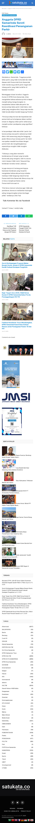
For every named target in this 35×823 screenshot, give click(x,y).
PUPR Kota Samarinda (9, 747)
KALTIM (4, 685)
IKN (3, 676)
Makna (4, 712)
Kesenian (5, 697)
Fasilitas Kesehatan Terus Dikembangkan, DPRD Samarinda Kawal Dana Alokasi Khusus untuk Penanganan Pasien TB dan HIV (17, 325)
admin (9, 34)
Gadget (4, 671)
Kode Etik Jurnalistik (11, 811)
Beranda (4, 8)
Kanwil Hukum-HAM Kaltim (10, 688)
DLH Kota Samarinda (8, 650)
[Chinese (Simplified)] (13, 820)
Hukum (4, 673)
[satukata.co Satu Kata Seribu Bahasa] (17, 3)
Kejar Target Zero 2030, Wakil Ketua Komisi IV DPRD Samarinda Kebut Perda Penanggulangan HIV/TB (16, 295)
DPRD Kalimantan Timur (9, 653)
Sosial (4, 753)
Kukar (4, 706)
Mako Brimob (6, 715)
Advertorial (5, 626)
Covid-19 (4, 638)
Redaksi (12, 808)
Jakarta (4, 682)
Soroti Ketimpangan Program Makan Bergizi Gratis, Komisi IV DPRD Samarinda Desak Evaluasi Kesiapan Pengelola (17, 265)
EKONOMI (5, 665)
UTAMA (4, 768)
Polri (3, 744)
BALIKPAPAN (6, 629)
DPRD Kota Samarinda (9, 662)
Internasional (6, 679)
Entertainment (6, 668)
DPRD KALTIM (6, 656)
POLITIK (4, 741)
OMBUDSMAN (6, 724)
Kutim (4, 709)
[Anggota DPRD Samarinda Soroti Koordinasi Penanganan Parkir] (17, 48)
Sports (4, 756)
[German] (22, 820)
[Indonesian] (25, 820)
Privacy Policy (26, 811)
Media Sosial (6, 718)
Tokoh (4, 759)
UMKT (4, 762)
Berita (4, 632)
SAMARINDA (6, 750)
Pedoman (20, 808)
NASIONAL (5, 721)
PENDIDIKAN (6, 738)
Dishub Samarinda (7, 644)
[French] (19, 820)
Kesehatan (5, 694)
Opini (3, 726)
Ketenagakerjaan (7, 700)
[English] (16, 820)
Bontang (4, 635)
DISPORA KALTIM (7, 647)
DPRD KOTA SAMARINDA (9, 15)
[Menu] (3, 3)
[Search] (32, 3)
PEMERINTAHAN (7, 732)
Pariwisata (5, 729)
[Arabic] (9, 820)
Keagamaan (5, 691)
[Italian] (28, 820)
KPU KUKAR (6, 703)
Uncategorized (6, 765)
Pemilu (4, 735)
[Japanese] (32, 820)
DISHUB (4, 641)
